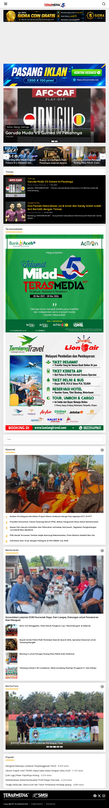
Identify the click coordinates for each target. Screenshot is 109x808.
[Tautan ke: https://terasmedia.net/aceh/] (102, 550)
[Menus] (5, 4)
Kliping (17, 127)
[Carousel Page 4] (57, 747)
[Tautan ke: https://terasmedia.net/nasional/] (102, 450)
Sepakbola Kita (33, 203)
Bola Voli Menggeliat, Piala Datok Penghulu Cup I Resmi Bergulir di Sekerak (55, 626)
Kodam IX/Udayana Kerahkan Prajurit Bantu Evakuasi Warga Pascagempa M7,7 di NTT (51, 516)
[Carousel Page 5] (61, 747)
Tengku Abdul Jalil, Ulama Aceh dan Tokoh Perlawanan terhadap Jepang (38, 784)
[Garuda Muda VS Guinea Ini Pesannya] (39, 190)
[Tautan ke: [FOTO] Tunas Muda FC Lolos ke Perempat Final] (54, 720)
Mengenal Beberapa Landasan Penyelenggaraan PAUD (31, 766)
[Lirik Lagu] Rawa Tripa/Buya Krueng (22, 775)
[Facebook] (95, 796)
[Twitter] (99, 796)
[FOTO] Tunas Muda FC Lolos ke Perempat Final (34, 743)
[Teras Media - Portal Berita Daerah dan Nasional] (55, 4)
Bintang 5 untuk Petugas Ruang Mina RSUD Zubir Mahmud (87, 161)
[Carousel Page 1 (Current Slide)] (52, 141)
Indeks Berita (37, 804)
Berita (9, 127)
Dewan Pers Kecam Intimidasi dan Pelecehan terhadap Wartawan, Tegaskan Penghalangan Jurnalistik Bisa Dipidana (53, 528)
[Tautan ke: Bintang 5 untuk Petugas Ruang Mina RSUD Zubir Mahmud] (11, 658)
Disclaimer (50, 804)
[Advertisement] (54, 44)
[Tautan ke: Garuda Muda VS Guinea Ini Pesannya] (54, 115)
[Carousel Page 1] (47, 747)
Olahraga (25, 127)
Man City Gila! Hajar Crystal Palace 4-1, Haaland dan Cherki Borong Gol (20, 161)
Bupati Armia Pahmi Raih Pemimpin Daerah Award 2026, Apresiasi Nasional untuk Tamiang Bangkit (53, 161)
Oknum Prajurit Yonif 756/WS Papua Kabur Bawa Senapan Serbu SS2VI (38, 770)
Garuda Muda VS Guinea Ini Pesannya (44, 132)
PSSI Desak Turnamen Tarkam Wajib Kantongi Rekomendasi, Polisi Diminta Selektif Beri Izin (52, 535)
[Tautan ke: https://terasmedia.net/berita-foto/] (102, 686)
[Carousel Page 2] (56, 141)
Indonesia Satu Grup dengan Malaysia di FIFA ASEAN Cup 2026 (39, 540)
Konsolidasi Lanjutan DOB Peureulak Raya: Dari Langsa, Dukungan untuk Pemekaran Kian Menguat (52, 619)
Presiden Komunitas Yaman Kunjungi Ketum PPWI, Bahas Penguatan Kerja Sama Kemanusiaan (54, 522)
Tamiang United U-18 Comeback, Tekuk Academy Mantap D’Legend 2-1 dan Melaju (58, 668)
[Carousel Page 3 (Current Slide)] (54, 747)
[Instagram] (104, 796)
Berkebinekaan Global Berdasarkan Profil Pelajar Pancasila (32, 780)
